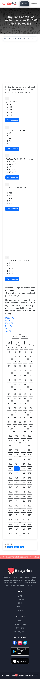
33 (15, 370)
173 (29, 515)
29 (20, 366)
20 (25, 356)
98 (14, 431)
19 (20, 356)
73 (15, 408)
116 (23, 450)
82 (9, 417)
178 (10, 524)
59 (20, 394)
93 (15, 426)
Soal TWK (9, 326)
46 (31, 380)
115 (16, 450)
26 (31, 361)
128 (23, 464)
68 (15, 403)
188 (23, 534)
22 (9, 361)
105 (29, 436)
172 (23, 515)
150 (10, 492)
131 (16, 468)
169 (29, 510)
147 (16, 487)
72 (9, 408)
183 (16, 529)
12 (9, 352)
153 (29, 492)
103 (16, 436)
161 (29, 501)
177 (29, 520)
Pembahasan (12, 120)
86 (31, 417)
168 (23, 510)
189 (29, 534)
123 (16, 459)
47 (9, 384)
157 (29, 496)
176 (23, 520)
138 (10, 478)
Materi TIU (9, 320)
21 (31, 356)
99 (19, 431)
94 (20, 426)
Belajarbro (27, 675)
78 (15, 412)
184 (23, 529)
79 (20, 412)
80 (25, 412)
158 (10, 501)
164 (23, 506)
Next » (24, 336)
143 (16, 482)
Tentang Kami (20, 624)
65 (25, 398)
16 (31, 352)
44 (20, 380)
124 (23, 459)
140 (23, 478)
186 (10, 534)
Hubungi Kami (20, 631)
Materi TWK (10, 318)
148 (23, 487)
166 (10, 510)
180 (23, 524)
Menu (24, 4)
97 (8, 431)
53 (15, 389)
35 (25, 370)
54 (20, 389)
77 (9, 412)
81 (31, 412)
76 (31, 408)
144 (23, 482)
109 (29, 440)
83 (15, 417)
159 (16, 501)
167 (16, 510)
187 (16, 534)
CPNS (8, 39)
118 (10, 454)
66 (31, 398)
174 (10, 520)
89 (20, 422)
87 (9, 422)
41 (31, 375)
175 (16, 520)
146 (10, 487)
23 (15, 361)
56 (31, 389)
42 (9, 380)
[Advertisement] (20, 63)
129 (29, 464)
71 (31, 403)
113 (29, 445)
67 (9, 403)
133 (29, 468)
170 (10, 515)
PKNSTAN (20, 606)
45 (25, 380)
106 (10, 440)
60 (25, 394)
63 (15, 398)
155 (16, 496)
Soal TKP (9, 331)
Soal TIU (8, 328)
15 (25, 352)
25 (25, 361)
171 (16, 515)
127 (16, 464)
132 (23, 468)
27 (9, 366)
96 (31, 426)
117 (29, 450)
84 (20, 417)
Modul (34, 4)
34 (20, 370)
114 (10, 450)
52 (9, 389)
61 (31, 394)
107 (16, 440)
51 (31, 384)
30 (25, 366)
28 (15, 366)
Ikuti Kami (20, 628)
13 (15, 352)
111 (16, 445)
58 (15, 394)
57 (9, 394)
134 (10, 473)
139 (16, 478)
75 (25, 408)
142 (10, 482)
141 (29, 478)
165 (29, 506)
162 (10, 506)
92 (9, 426)
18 (15, 356)
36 (31, 370)
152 (23, 492)
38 (15, 375)
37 (9, 375)
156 (23, 496)
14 (20, 352)
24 (20, 361)
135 (16, 473)
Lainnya (20, 610)
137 (29, 473)
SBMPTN (20, 599)
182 (10, 529)
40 (25, 375)
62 (9, 398)
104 (23, 436)
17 (9, 356)
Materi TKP (10, 323)
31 (31, 366)
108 (23, 440)
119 (16, 454)
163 (16, 506)
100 (24, 431)
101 (31, 431)
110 (10, 445)
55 (25, 389)
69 (20, 403)
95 (25, 426)
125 (29, 459)
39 (20, 375)
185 (29, 529)
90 (25, 422)
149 (29, 487)
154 (10, 496)
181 (29, 524)
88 (15, 422)
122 (10, 459)
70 (25, 403)
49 (20, 384)
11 (31, 347)
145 (29, 482)
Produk (20, 621)
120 (23, 454)
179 (16, 524)
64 (20, 398)
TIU (19, 39)
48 (15, 384)
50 (25, 384)
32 (9, 370)
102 (10, 436)
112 (23, 445)
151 (16, 492)
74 (20, 408)
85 (25, 417)
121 (29, 454)
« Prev (15, 336)
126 (10, 464)
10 (26, 347)
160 (23, 501)
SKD (14, 39)
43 (15, 380)
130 (10, 468)
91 (31, 422)
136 (23, 473)
